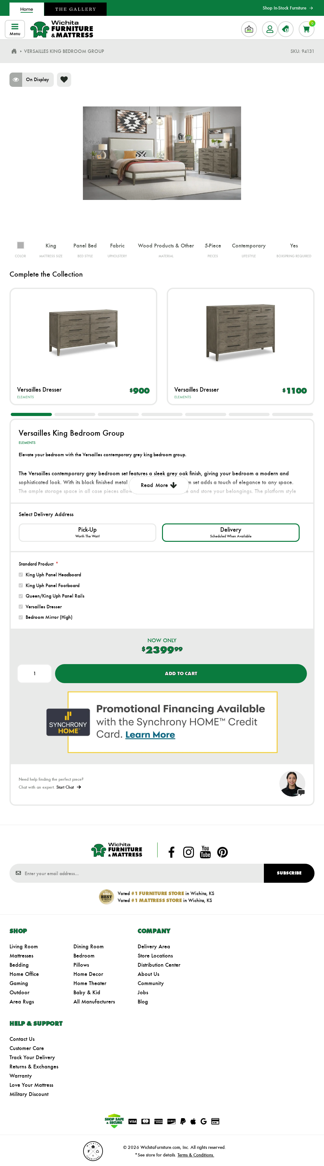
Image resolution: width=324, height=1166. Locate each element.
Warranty (20, 1075)
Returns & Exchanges (33, 1066)
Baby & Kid (86, 992)
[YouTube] (205, 852)
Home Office (24, 974)
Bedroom (84, 955)
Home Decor (88, 974)
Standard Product (36, 564)
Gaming (18, 983)
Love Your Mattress (31, 1084)
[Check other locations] (87, 532)
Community (151, 983)
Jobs (143, 992)
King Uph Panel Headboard (53, 575)
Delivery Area (154, 946)
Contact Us (21, 1038)
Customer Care (26, 1048)
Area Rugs (21, 1001)
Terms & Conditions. (196, 1155)
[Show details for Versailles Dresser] (83, 332)
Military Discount (28, 1094)
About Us (148, 974)
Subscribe (289, 873)
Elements (25, 397)
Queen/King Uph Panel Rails (55, 596)
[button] (31, 414)
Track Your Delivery (32, 1057)
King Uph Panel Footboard (52, 585)
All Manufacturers (94, 1001)
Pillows (81, 964)
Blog (143, 1001)
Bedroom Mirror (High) (49, 617)
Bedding (19, 964)
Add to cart (181, 673)
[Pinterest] (222, 852)
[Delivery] (231, 532)
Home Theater (89, 983)
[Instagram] (188, 852)
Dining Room (88, 946)
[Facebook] (171, 852)
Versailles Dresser (39, 389)
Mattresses (21, 955)
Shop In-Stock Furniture (284, 8)
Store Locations (155, 955)
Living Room (23, 946)
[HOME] (13, 51)
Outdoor (19, 992)
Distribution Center (159, 964)
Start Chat (65, 787)
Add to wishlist (64, 80)
